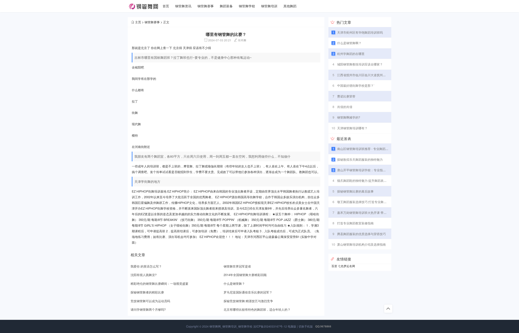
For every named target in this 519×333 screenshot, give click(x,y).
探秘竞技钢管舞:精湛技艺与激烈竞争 (248, 301)
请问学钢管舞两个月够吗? (148, 309)
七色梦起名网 (346, 266)
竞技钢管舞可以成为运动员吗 (150, 301)
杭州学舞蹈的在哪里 (351, 53)
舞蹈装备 (226, 6)
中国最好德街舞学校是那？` (356, 85)
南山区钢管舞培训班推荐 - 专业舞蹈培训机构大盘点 (372, 149)
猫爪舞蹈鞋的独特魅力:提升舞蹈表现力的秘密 (368, 180)
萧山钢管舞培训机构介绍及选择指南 (361, 244)
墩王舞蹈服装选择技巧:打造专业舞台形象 (365, 202)
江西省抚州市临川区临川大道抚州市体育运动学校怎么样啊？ (378, 75)
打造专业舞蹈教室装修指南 (355, 223)
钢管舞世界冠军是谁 (237, 266)
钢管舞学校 (247, 6)
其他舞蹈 (289, 6)
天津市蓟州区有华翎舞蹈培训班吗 (360, 32)
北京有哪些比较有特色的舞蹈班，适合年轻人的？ (257, 309)
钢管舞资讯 (183, 6)
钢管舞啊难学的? (348, 117)
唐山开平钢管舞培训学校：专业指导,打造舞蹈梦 (369, 170)
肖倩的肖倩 (344, 107)
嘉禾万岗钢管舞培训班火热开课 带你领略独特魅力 (371, 212)
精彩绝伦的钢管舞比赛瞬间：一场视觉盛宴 (159, 283)
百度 (334, 266)
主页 (138, 22)
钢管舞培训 (269, 6)
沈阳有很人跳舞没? (144, 275)
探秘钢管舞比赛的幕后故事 (355, 191)
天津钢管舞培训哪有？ (352, 128)
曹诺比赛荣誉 (346, 96)
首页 (166, 6)
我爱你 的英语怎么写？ (146, 266)
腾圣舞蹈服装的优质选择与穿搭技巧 (361, 234)
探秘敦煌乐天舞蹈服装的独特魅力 (360, 159)
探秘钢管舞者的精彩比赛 (147, 292)
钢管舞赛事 (205, 6)
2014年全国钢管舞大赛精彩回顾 (245, 275)
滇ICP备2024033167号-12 (270, 326)
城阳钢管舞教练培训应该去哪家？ (360, 64)
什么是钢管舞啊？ (349, 43)
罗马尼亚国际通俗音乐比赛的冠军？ (248, 292)
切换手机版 (306, 326)
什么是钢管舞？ (234, 283)
